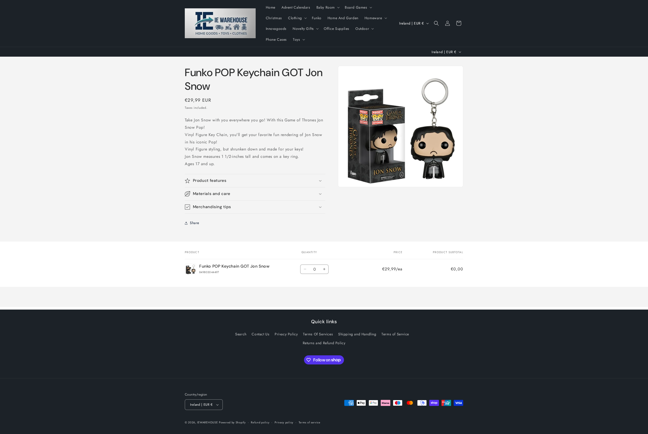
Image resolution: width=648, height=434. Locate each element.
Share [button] (194, 222)
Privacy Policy (286, 334)
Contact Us (260, 334)
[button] (327, 7)
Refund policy (260, 422)
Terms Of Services (318, 334)
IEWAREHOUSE (207, 422)
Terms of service (309, 422)
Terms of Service (395, 334)
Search (241, 334)
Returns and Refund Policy (324, 342)
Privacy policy (284, 422)
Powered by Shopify (232, 422)
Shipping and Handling (357, 334)
